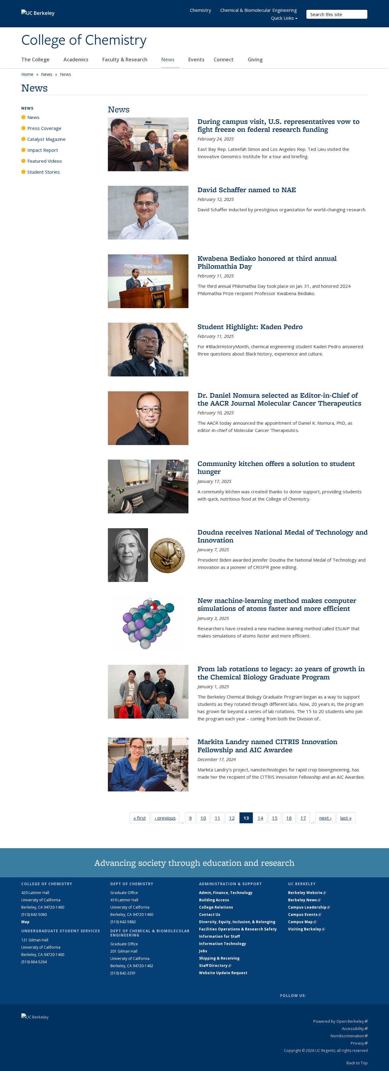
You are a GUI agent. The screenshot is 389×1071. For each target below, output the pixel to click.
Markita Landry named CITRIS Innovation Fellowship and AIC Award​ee (267, 745)
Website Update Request (223, 972)
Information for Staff (219, 936)
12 (234, 819)
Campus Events (304, 914)
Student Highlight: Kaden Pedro (250, 326)
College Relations (216, 907)
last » (348, 818)
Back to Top (357, 1063)
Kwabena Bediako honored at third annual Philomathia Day (267, 262)
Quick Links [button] (282, 18)
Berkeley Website (307, 892)
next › (327, 818)
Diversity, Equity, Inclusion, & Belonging (237, 921)
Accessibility (355, 1028)
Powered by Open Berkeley (340, 1021)
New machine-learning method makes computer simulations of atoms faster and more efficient (277, 604)
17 (305, 819)
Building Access (214, 900)
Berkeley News (304, 900)
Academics (77, 59)
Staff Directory (215, 965)
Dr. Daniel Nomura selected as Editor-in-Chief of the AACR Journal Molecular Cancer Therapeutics (279, 399)
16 (291, 819)
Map (25, 921)
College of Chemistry (83, 40)
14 (262, 819)
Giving (255, 59)
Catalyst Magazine (46, 139)
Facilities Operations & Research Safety (238, 929)
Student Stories (43, 172)
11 (219, 819)
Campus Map (302, 921)
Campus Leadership (309, 907)
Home (27, 74)
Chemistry (200, 10)
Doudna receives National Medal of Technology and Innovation (283, 536)
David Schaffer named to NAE (247, 189)
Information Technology (222, 943)
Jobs (203, 951)
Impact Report (42, 150)
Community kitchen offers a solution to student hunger (276, 467)
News (168, 59)
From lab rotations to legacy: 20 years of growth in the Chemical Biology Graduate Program (281, 672)
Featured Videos (44, 161)
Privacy (359, 1043)
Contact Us (209, 914)
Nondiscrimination (349, 1036)
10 (205, 819)
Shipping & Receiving (219, 958)
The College (36, 59)
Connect (224, 59)
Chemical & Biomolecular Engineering (258, 10)
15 (276, 819)
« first (141, 818)
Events (196, 59)
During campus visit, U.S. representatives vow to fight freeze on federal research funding (279, 125)
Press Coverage (44, 128)
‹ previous (167, 818)
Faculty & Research (125, 59)
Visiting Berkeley (306, 929)
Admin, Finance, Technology (226, 892)
